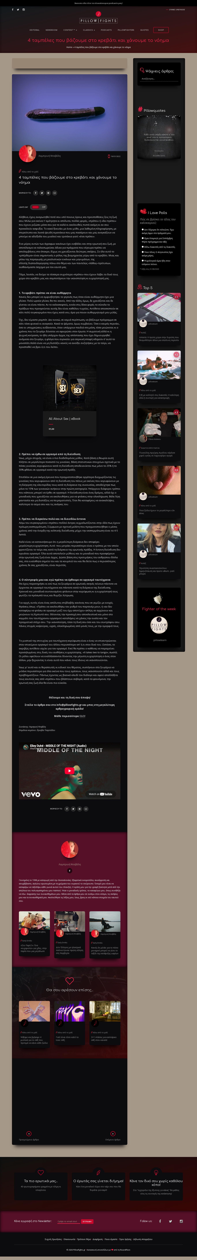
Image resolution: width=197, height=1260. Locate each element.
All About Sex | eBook (64, 419)
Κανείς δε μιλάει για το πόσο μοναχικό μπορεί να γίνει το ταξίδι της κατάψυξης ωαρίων (104, 950)
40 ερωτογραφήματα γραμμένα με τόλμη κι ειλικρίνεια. (41, 1188)
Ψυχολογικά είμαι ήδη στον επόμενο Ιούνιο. (156, 262)
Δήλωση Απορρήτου (142, 1239)
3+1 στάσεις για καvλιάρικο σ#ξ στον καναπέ (104, 1038)
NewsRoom (51, 30)
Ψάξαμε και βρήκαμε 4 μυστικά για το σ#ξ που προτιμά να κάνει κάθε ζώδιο (34, 1040)
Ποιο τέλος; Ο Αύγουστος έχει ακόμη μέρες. (157, 254)
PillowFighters (126, 30)
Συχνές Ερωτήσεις (53, 1239)
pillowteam (153, 324)
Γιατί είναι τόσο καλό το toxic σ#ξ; (67, 1038)
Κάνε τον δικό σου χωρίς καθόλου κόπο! (156, 1182)
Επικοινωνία (69, 1239)
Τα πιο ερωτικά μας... (41, 1181)
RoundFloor (125, 1249)
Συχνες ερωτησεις (177, 9)
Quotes (144, 30)
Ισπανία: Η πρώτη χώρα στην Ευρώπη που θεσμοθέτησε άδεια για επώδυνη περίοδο (159, 339)
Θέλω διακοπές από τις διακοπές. (159, 247)
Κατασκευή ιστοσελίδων (97, 1249)
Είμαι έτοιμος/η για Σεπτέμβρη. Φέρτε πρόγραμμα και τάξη (157, 240)
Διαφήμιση (98, 1239)
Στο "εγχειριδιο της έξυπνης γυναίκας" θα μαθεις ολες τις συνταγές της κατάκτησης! (156, 1192)
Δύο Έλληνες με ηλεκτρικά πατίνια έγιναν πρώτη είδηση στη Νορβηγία (69, 950)
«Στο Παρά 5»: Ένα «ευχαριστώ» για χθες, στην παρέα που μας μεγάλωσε (34, 948)
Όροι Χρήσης (125, 1239)
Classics (88, 30)
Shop (161, 30)
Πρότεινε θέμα (84, 1239)
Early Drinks (27, 940)
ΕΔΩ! (82, 716)
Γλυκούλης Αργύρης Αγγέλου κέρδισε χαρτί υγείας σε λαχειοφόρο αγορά (157, 454)
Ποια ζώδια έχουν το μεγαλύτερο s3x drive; (157, 512)
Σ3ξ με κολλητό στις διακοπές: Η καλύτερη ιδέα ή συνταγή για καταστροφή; (159, 396)
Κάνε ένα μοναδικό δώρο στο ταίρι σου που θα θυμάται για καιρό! (98, 1188)
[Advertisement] (69, 1095)
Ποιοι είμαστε (111, 1239)
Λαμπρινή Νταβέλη (50, 155)
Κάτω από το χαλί (30, 171)
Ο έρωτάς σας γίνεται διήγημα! (98, 1181)
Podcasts (106, 30)
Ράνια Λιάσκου (155, 439)
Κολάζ (143, 332)
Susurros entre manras (150, 448)
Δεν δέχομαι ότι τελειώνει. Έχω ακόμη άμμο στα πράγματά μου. (158, 231)
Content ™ (69, 30)
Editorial (35, 30)
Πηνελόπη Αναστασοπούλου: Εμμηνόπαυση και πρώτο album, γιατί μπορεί (156, 571)
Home (69, 47)
